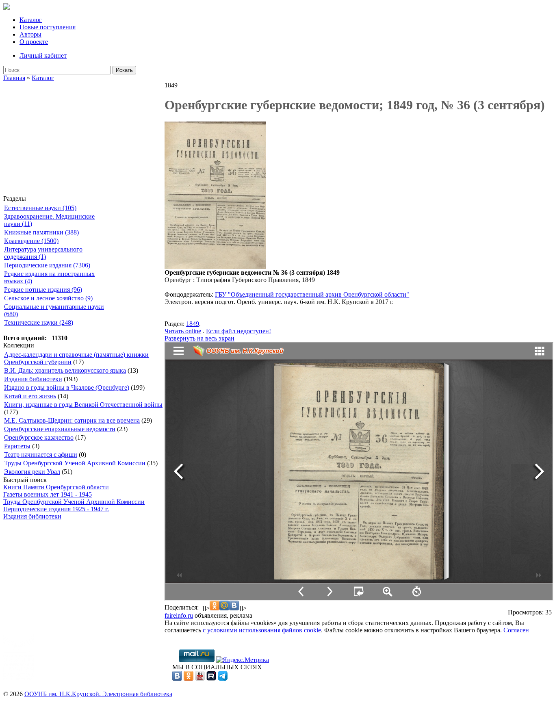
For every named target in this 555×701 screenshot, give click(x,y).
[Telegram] (223, 678)
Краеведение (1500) (31, 240)
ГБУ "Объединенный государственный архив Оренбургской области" (312, 294)
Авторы (30, 34)
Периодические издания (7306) (47, 265)
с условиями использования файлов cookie (262, 630)
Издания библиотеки (33, 378)
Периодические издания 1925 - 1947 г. (56, 509)
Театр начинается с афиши (40, 454)
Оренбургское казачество (39, 437)
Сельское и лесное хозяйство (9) (48, 298)
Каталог (31, 19)
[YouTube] (200, 678)
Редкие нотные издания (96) (43, 289)
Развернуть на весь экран (199, 338)
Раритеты (17, 446)
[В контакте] (177, 678)
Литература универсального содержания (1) (43, 253)
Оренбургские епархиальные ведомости (59, 428)
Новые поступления (48, 27)
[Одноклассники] (188, 678)
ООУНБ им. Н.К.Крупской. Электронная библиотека (98, 693)
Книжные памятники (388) (41, 232)
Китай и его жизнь (30, 396)
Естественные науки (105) (40, 207)
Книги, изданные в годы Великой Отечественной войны (83, 404)
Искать (124, 70)
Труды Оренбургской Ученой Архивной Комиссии (74, 463)
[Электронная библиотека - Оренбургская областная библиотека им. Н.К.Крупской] (6, 7)
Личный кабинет (43, 55)
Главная (14, 77)
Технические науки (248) (38, 322)
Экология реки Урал (32, 471)
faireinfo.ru (179, 615)
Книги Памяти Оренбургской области (56, 487)
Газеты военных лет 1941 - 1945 (47, 494)
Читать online (183, 331)
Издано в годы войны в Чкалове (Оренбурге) (66, 387)
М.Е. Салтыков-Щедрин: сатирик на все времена (72, 420)
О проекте (34, 41)
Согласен (516, 630)
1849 (192, 323)
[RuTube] (211, 678)
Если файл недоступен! (238, 331)
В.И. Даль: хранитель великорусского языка (65, 370)
